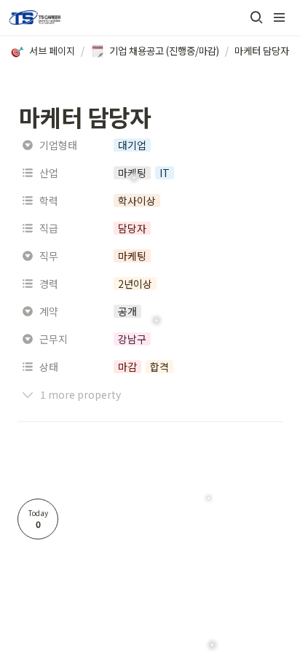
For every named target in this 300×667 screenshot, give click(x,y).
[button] (256, 17)
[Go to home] (34, 17)
